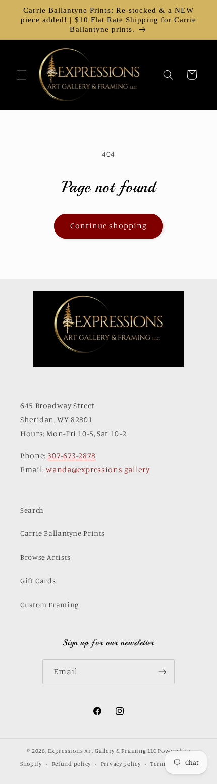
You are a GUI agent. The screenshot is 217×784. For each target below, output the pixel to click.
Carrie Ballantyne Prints (62, 533)
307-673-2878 (71, 455)
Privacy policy (121, 763)
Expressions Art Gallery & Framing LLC (102, 750)
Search (32, 509)
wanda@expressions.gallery (97, 469)
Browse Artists (45, 556)
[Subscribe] (162, 671)
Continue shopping (108, 225)
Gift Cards (38, 580)
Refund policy (71, 763)
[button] (21, 74)
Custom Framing (49, 604)
